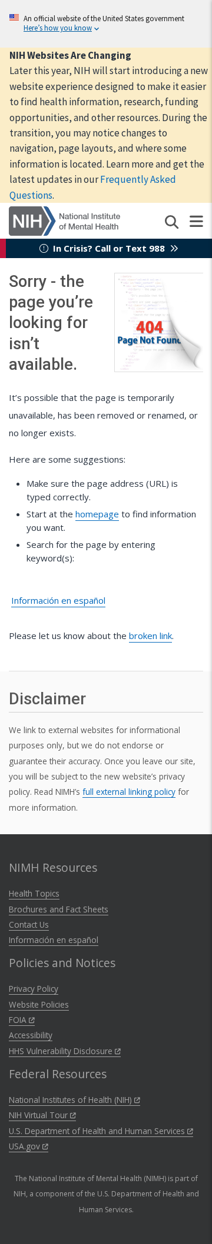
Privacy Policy (33, 988)
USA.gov (25, 1146)
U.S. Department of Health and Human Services (98, 1130)
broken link (150, 635)
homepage (97, 514)
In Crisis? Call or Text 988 (109, 248)
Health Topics (34, 893)
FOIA (19, 1019)
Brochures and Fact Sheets (58, 909)
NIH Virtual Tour (39, 1115)
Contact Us (29, 924)
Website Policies (39, 1004)
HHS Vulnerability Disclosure (62, 1050)
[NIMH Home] (64, 220)
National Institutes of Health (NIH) (71, 1099)
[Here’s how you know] (106, 24)
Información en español (58, 600)
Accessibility (30, 1035)
